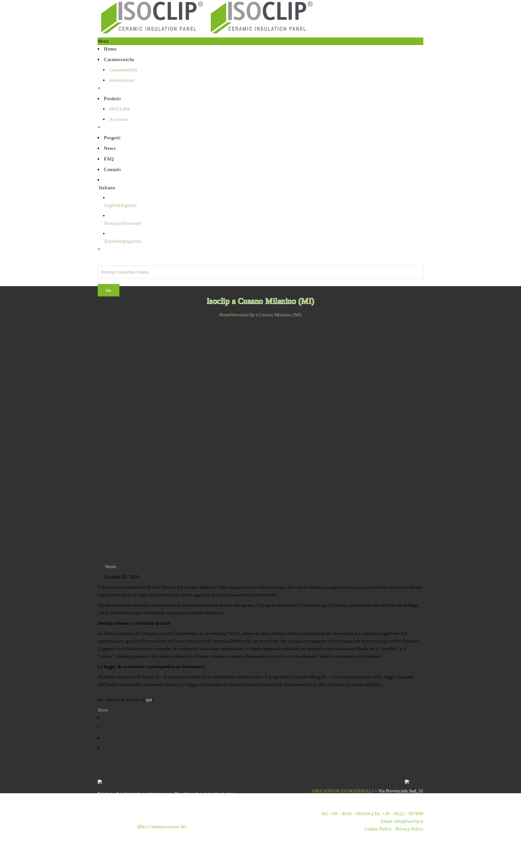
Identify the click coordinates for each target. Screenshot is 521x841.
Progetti (112, 137)
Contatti (112, 169)
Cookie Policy (378, 828)
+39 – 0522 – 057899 (402, 813)
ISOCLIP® (119, 109)
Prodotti (112, 98)
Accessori (118, 119)
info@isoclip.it (408, 821)
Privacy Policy (409, 828)
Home (110, 49)
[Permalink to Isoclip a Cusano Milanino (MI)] (260, 322)
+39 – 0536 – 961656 (350, 813)
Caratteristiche (119, 59)
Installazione (121, 80)
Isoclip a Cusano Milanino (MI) (271, 314)
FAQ (109, 159)
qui (148, 699)
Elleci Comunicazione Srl (161, 826)
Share (103, 710)
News (110, 148)
